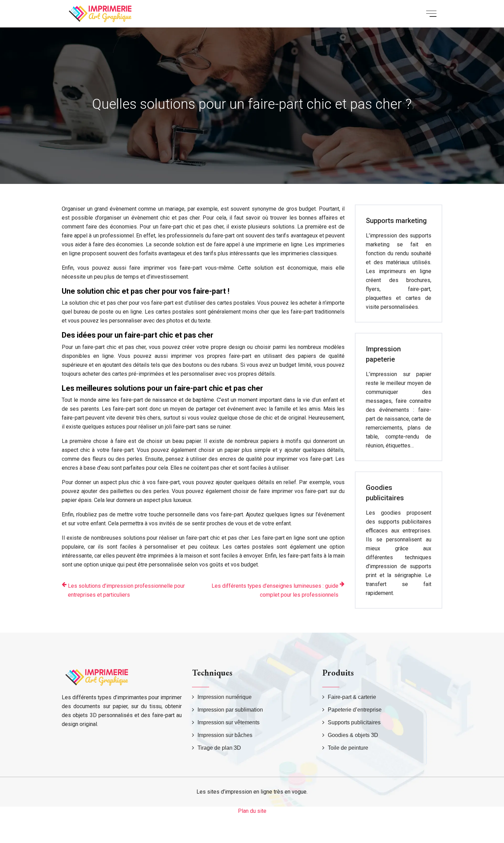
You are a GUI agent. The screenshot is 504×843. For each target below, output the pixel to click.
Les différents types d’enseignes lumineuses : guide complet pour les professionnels (275, 590)
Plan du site (252, 811)
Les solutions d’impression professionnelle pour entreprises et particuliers (126, 590)
